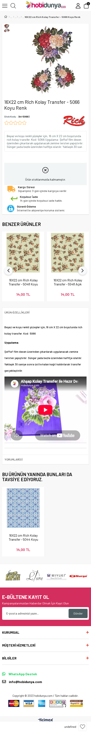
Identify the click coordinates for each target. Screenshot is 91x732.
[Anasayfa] (9, 17)
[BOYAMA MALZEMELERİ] (13, 17)
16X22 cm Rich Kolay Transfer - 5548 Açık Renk (68, 282)
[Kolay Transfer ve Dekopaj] (17, 17)
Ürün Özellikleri (17, 312)
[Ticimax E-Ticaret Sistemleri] (45, 720)
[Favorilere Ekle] (82, 727)
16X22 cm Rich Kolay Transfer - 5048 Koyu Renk (23, 282)
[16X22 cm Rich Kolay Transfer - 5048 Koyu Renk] (23, 253)
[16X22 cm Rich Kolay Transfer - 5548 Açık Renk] (68, 253)
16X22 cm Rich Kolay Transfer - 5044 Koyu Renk (23, 537)
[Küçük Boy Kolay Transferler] (21, 17)
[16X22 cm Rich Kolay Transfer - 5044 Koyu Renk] (23, 508)
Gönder (78, 613)
